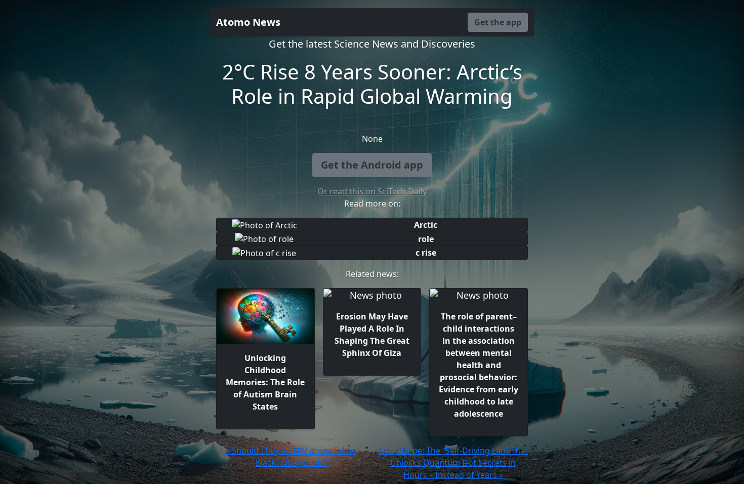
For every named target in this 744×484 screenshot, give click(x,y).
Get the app (497, 22)
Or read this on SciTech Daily (372, 191)
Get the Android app (372, 165)
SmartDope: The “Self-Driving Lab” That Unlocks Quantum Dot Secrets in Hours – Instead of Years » (453, 462)
